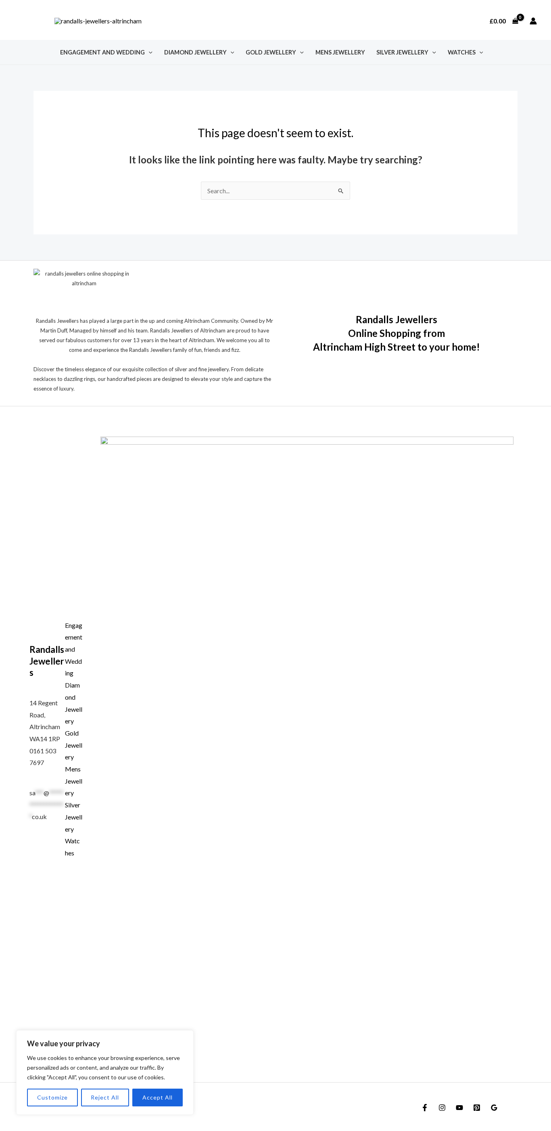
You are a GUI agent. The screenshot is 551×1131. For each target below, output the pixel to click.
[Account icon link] (533, 21)
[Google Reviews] (494, 1107)
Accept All (157, 1097)
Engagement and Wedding (102, 52)
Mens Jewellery (340, 52)
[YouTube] (459, 1107)
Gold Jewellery (271, 52)
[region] (105, 1072)
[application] (148, 52)
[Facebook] (424, 1107)
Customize (52, 1097)
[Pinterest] (476, 1107)
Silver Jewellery (402, 52)
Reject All (105, 1097)
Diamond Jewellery (195, 52)
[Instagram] (442, 1107)
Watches (462, 52)
